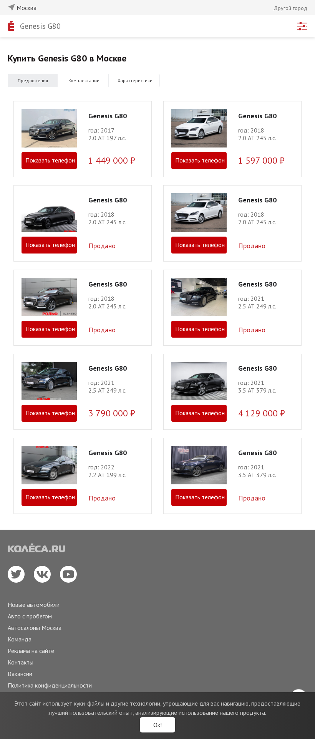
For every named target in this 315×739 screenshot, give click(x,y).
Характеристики (135, 80)
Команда (20, 639)
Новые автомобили (34, 604)
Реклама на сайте (31, 650)
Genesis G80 (40, 26)
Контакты (20, 662)
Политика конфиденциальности (50, 685)
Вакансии (20, 674)
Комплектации (83, 80)
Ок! (157, 725)
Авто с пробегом (30, 616)
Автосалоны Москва (34, 627)
